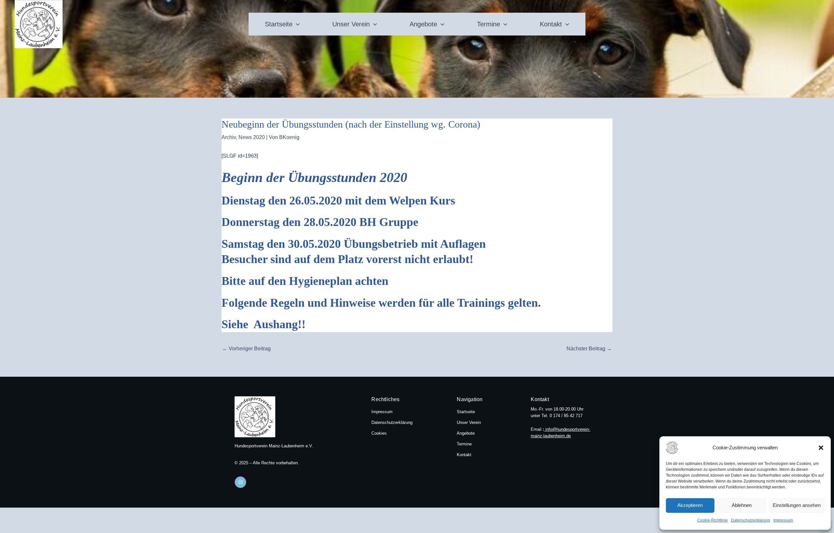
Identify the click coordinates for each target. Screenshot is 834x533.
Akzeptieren (690, 505)
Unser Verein (351, 24)
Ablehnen (742, 505)
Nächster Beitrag (589, 348)
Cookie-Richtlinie (712, 520)
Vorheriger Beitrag (246, 348)
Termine (488, 24)
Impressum (783, 520)
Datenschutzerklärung (750, 520)
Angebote (423, 24)
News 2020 (251, 137)
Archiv (229, 137)
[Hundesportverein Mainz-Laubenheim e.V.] (682, 447)
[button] (821, 447)
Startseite (279, 24)
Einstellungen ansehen (797, 505)
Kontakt (551, 24)
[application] (296, 24)
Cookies (379, 433)
